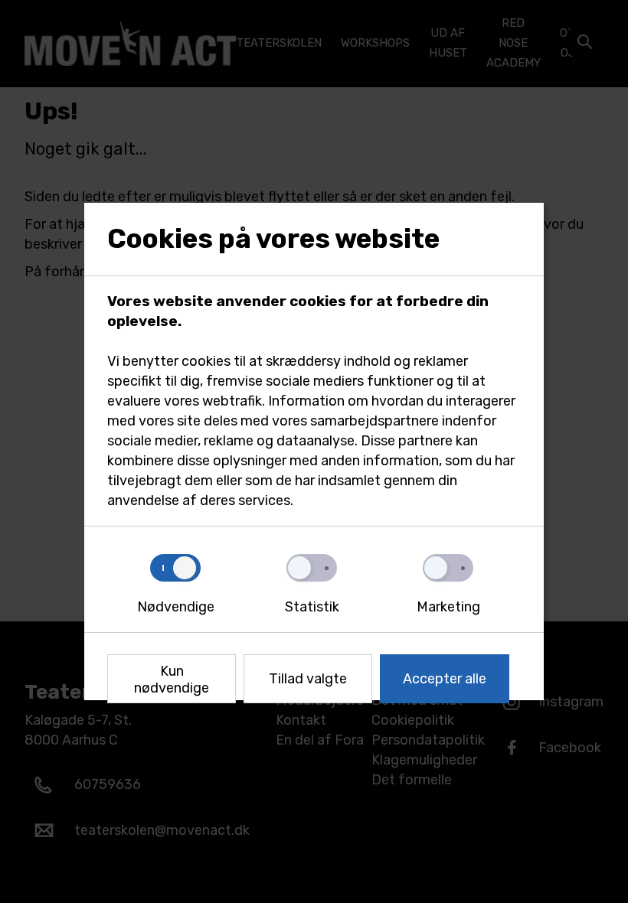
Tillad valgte (308, 678)
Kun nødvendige (171, 679)
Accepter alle (444, 678)
